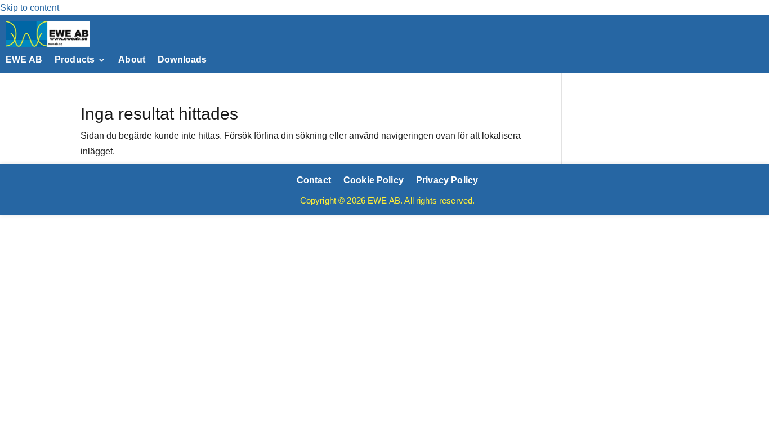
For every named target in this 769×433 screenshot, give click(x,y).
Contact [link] (314, 179)
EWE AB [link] (24, 60)
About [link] (131, 60)
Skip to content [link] (29, 7)
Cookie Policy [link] (373, 179)
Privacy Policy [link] (447, 179)
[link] (48, 43)
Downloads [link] (182, 60)
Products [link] (75, 60)
